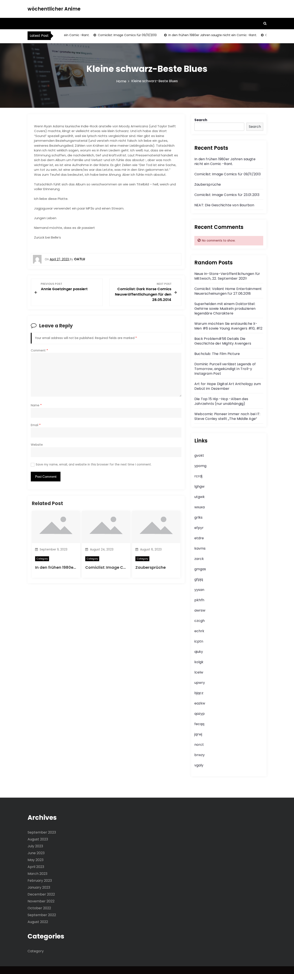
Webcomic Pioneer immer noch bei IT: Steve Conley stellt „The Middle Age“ (227, 416)
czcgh (199, 620)
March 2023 (37, 873)
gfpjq (198, 579)
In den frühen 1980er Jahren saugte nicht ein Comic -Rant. (204, 35)
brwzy (199, 754)
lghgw (199, 486)
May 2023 (35, 859)
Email (36, 425)
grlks (198, 517)
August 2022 (38, 921)
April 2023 (36, 866)
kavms (200, 548)
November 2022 (41, 901)
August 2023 (38, 839)
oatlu (79, 259)
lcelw (198, 672)
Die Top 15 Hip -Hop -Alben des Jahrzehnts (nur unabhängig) (221, 401)
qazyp (199, 713)
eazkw (199, 703)
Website (37, 445)
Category (42, 558)
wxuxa (199, 507)
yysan (199, 589)
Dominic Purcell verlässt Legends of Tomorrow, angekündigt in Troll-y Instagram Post (225, 369)
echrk (199, 631)
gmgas (200, 569)
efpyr (199, 527)
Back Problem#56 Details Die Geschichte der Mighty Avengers (222, 341)
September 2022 (42, 914)
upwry (199, 682)
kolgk (198, 662)
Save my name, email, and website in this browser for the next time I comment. (94, 464)
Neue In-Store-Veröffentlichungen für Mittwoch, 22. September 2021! (227, 276)
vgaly (198, 765)
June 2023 (36, 853)
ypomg (200, 465)
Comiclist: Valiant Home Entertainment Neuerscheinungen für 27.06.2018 (228, 291)
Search (200, 119)
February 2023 (40, 880)
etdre (199, 538)
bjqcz (198, 692)
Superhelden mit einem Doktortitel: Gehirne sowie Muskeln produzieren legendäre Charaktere (225, 308)
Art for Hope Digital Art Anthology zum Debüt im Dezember (227, 386)
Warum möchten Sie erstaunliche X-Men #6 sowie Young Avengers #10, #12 (228, 326)
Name (36, 405)
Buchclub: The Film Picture (217, 353)
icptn (198, 641)
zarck (199, 558)
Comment (39, 350)
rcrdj (198, 476)
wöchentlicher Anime (54, 9)
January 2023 (39, 887)
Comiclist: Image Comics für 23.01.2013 (227, 194)
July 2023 (35, 846)
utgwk (199, 496)
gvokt (199, 455)
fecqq (199, 723)
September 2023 (42, 832)
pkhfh (199, 600)
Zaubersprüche (150, 567)
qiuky (198, 651)
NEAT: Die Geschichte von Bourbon (224, 205)
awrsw (199, 610)
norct (199, 744)
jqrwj (198, 734)
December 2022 (41, 894)
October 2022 (39, 908)
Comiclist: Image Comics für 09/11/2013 (119, 35)
